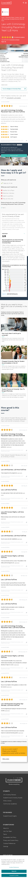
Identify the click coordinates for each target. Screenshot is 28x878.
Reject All (14, 871)
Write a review (6, 759)
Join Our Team (7, 831)
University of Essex (9, 17)
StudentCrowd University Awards (12, 798)
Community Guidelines (10, 804)
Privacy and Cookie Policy (10, 840)
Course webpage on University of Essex (12, 88)
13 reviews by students (19, 37)
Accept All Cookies (14, 875)
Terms (5, 834)
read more (4, 84)
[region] (14, 866)
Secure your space (14, 155)
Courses (17, 17)
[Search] (23, 3)
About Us (6, 828)
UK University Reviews (9, 794)
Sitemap (5, 846)
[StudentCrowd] (7, 3)
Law (20, 17)
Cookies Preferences (9, 843)
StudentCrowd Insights (10, 816)
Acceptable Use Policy (9, 837)
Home (3, 17)
